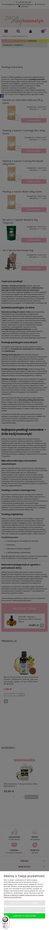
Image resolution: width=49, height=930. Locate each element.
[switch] (5, 926)
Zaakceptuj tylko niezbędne (24, 903)
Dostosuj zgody (24, 909)
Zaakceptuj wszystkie (24, 916)
